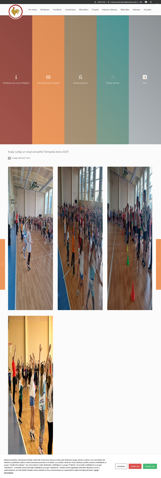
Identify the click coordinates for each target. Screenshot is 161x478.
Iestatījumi (121, 466)
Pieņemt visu (150, 466)
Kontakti (147, 10)
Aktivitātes (84, 10)
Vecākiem (57, 10)
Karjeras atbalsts (109, 10)
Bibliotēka (125, 10)
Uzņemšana (70, 10)
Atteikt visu (135, 466)
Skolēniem (45, 10)
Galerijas (136, 10)
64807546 (101, 2)
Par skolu (33, 10)
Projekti (95, 10)
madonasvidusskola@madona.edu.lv (124, 2)
